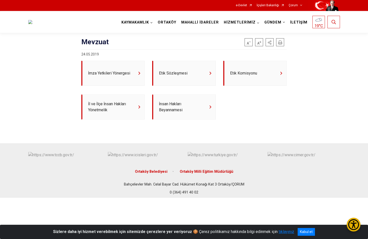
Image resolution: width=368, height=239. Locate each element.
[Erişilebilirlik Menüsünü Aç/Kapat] (353, 225)
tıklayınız (286, 231)
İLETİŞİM (298, 22)
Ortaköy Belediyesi (151, 172)
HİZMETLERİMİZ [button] (240, 22)
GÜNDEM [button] (272, 22)
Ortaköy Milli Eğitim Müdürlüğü (206, 172)
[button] (270, 42)
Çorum (293, 5)
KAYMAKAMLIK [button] (135, 22)
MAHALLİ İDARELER (200, 22)
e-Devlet (241, 5)
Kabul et (306, 232)
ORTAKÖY (167, 22)
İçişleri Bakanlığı (268, 5)
